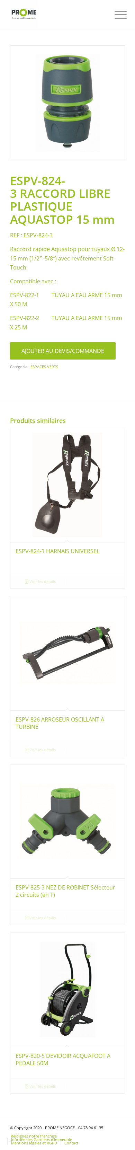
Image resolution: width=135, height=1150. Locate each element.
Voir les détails (42, 581)
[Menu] (115, 14)
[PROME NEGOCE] (56, 14)
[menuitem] (115, 14)
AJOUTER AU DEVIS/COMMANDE (62, 351)
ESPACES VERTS (44, 366)
